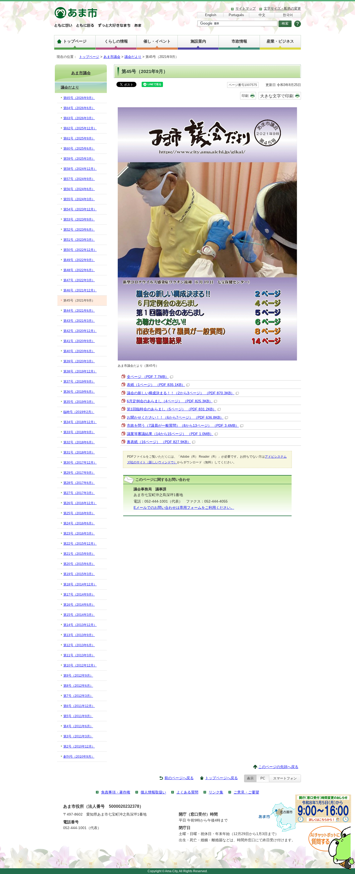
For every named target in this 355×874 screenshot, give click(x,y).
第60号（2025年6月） (79, 148)
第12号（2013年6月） (79, 645)
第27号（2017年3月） (79, 493)
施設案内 (198, 41)
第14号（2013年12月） (80, 625)
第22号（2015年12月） (80, 543)
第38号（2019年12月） (80, 371)
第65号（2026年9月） (79, 98)
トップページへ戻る (221, 778)
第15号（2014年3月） (79, 615)
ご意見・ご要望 (246, 792)
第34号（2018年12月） (80, 422)
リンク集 (216, 792)
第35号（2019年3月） (79, 402)
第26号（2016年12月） (80, 503)
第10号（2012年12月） (80, 665)
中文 (262, 15)
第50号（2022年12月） (80, 250)
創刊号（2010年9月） (78, 756)
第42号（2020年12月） (80, 331)
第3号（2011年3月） (78, 736)
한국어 (288, 15)
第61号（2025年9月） (79, 138)
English (210, 15)
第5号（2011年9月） (78, 716)
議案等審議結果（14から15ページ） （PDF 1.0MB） (170, 434)
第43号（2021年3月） (79, 321)
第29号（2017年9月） (79, 473)
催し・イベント (157, 41)
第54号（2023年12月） (80, 209)
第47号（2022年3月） (79, 280)
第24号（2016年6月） (79, 523)
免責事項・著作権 (115, 792)
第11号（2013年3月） (79, 655)
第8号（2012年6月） (78, 686)
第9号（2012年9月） (78, 675)
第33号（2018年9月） (79, 432)
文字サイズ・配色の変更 (282, 8)
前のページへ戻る (179, 778)
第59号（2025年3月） (79, 159)
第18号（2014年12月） (80, 584)
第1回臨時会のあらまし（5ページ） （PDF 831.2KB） (171, 409)
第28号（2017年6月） (79, 483)
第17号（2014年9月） (79, 594)
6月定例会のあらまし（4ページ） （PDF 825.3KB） (170, 401)
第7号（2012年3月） (78, 696)
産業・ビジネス (280, 41)
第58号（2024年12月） (80, 169)
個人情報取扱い (153, 792)
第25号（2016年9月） (79, 513)
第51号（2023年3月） (79, 240)
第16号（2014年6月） (79, 604)
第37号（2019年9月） (79, 381)
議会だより (132, 57)
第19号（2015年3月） (79, 574)
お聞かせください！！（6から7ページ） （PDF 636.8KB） (175, 417)
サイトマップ (245, 8)
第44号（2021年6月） (79, 310)
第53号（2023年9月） (79, 219)
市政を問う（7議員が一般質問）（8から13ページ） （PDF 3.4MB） (183, 426)
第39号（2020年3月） (79, 361)
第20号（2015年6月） (79, 564)
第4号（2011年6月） (78, 726)
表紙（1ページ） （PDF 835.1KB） (156, 385)
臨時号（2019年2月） (78, 412)
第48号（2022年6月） (79, 270)
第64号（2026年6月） (79, 108)
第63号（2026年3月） (79, 118)
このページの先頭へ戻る (278, 767)
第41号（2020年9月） (79, 341)
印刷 (245, 96)
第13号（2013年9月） (79, 635)
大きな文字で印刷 (276, 96)
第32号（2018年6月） (79, 442)
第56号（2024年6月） (79, 189)
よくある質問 (187, 792)
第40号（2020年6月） (79, 351)
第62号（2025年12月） (80, 128)
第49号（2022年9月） (79, 260)
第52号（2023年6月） (79, 229)
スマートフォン (285, 778)
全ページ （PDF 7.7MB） (148, 377)
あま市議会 (111, 57)
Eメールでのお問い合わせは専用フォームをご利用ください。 (184, 508)
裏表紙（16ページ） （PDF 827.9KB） (159, 442)
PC (262, 778)
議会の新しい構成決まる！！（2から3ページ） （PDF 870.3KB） (180, 393)
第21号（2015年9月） (79, 554)
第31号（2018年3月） (79, 452)
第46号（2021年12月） (80, 290)
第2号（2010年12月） (79, 746)
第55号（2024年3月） (79, 199)
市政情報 (239, 41)
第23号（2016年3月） (79, 533)
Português (236, 15)
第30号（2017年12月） (80, 462)
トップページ (75, 41)
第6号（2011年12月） (79, 706)
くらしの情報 (116, 41)
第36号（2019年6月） (79, 391)
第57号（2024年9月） (79, 179)
